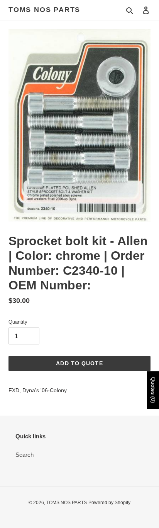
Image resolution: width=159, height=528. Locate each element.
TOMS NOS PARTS (44, 9)
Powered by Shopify (109, 502)
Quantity (17, 322)
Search (24, 454)
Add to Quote (79, 363)
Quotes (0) (153, 390)
